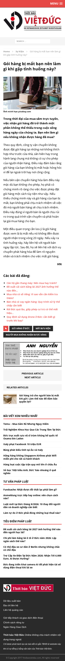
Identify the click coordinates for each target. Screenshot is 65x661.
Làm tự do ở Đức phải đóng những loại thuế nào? (32, 512)
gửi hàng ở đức (21, 328)
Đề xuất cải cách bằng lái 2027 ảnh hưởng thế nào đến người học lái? (31, 531)
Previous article (33, 373)
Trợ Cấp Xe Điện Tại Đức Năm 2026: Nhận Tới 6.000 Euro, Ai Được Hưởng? (32, 557)
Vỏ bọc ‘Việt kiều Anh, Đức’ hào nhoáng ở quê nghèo (29, 472)
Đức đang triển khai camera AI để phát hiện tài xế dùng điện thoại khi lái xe (32, 566)
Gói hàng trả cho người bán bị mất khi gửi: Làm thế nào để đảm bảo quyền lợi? (39, 398)
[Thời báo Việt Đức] (32, 21)
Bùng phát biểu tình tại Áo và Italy (23, 449)
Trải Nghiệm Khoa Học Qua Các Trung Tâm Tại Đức (32, 429)
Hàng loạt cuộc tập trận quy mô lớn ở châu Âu (30, 464)
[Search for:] (32, 41)
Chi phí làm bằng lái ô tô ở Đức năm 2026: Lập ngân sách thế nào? (29, 539)
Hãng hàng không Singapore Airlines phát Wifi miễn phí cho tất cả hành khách (29, 457)
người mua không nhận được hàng (26, 334)
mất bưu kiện (43, 328)
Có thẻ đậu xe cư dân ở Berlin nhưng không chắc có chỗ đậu (31, 548)
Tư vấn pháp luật (15, 481)
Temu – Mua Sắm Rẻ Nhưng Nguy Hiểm (26, 423)
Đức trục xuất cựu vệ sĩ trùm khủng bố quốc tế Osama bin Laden (30, 437)
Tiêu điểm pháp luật (17, 521)
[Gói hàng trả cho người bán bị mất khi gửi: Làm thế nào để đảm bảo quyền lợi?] (10, 402)
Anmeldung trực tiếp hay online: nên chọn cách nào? (30, 497)
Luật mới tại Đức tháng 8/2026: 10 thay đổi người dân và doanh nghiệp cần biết (31, 506)
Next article (32, 377)
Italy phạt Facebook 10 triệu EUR (22, 444)
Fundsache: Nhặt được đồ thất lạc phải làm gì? (30, 489)
